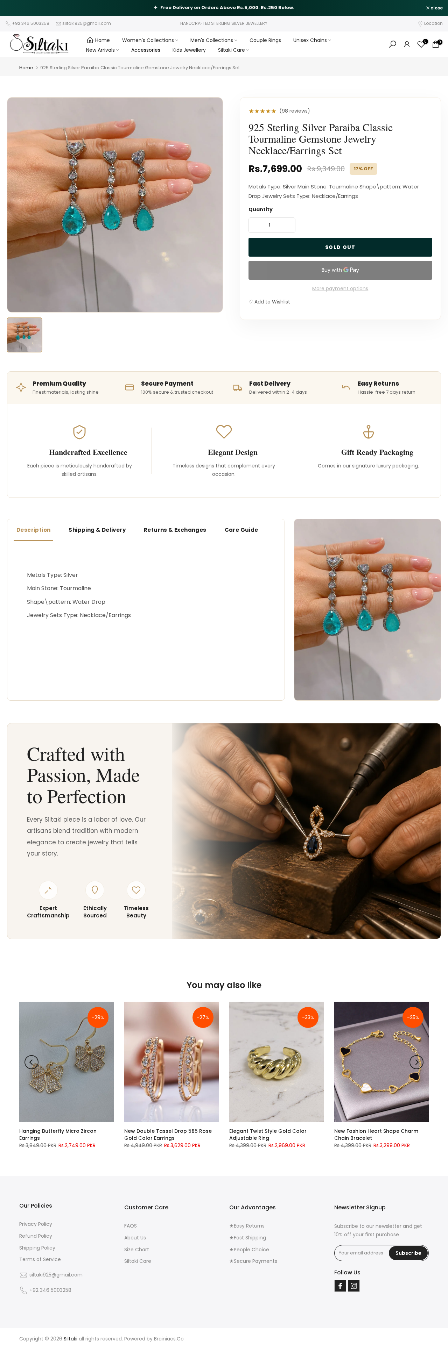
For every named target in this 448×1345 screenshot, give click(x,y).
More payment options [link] (340, 288)
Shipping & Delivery (97, 530)
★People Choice (249, 1249)
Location (433, 23)
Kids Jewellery (189, 49)
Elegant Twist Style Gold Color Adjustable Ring (268, 1135)
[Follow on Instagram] (354, 1286)
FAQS (130, 1225)
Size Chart (136, 1249)
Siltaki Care (231, 49)
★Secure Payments (253, 1261)
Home (102, 40)
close (15, 8)
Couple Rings (265, 40)
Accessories (145, 49)
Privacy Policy (35, 1224)
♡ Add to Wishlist (269, 301)
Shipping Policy (37, 1247)
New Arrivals (100, 49)
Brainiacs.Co (169, 1338)
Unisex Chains (310, 40)
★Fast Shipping (247, 1237)
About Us (135, 1237)
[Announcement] (224, 8)
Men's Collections (211, 40)
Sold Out (340, 247)
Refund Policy (35, 1235)
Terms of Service (40, 1259)
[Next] (417, 1062)
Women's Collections (148, 40)
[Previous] (31, 1062)
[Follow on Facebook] (340, 1286)
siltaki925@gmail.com (86, 23)
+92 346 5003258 (30, 23)
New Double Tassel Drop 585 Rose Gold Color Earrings (168, 1135)
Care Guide (241, 530)
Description (33, 530)
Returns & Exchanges (175, 530)
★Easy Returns (247, 1225)
